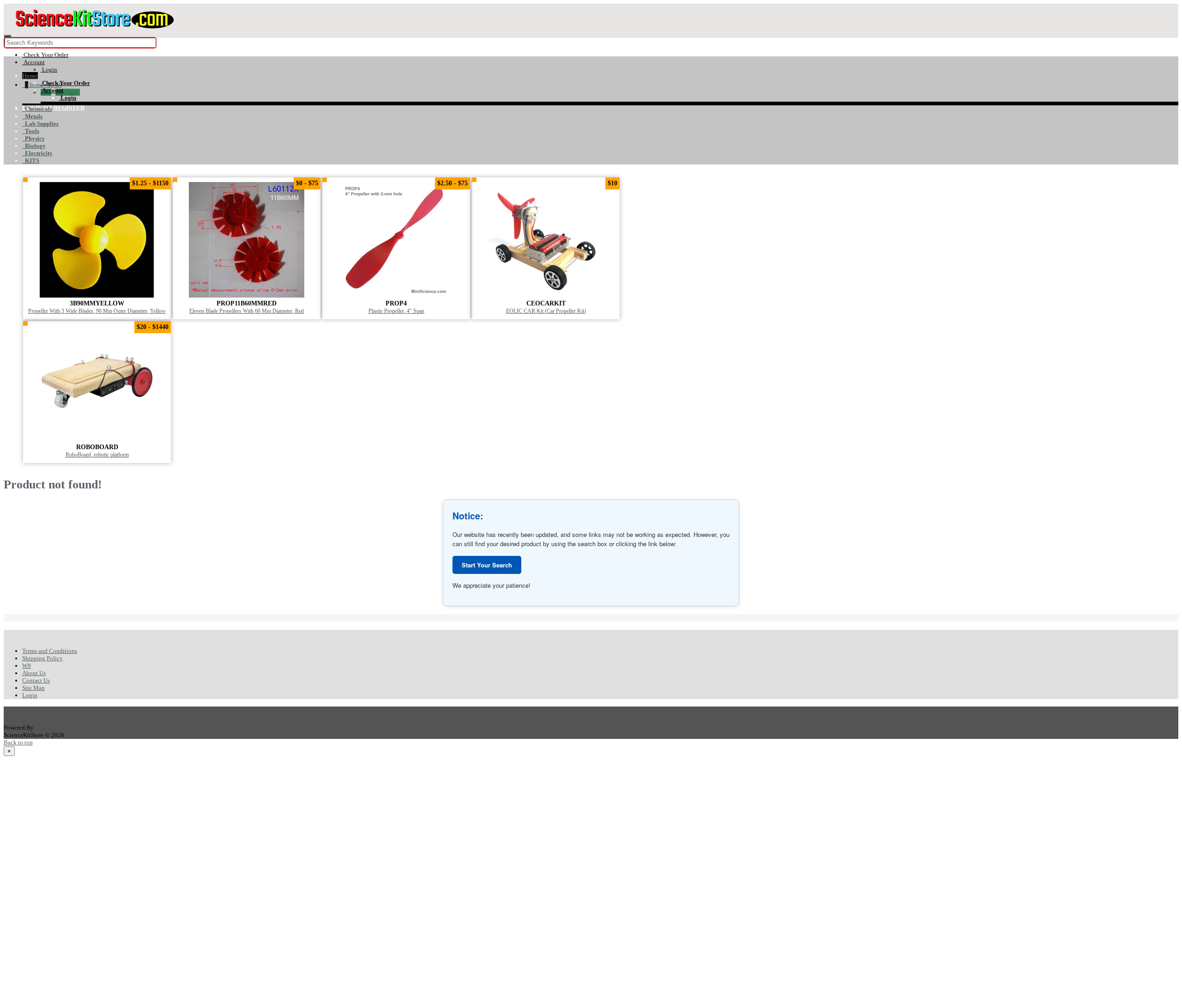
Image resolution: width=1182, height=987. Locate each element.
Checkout (67, 92)
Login (29, 695)
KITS (30, 160)
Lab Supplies (40, 123)
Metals (32, 116)
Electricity (37, 153)
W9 (26, 665)
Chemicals (37, 108)
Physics (33, 138)
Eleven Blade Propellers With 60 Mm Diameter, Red (246, 311)
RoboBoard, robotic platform (97, 455)
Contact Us (36, 680)
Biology (34, 145)
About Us (34, 673)
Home (30, 75)
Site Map (33, 687)
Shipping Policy (42, 658)
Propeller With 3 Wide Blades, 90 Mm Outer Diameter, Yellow (97, 311)
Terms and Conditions (49, 650)
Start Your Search (487, 565)
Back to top (18, 742)
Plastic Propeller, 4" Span (396, 311)
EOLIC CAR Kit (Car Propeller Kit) (546, 311)
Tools (30, 131)
